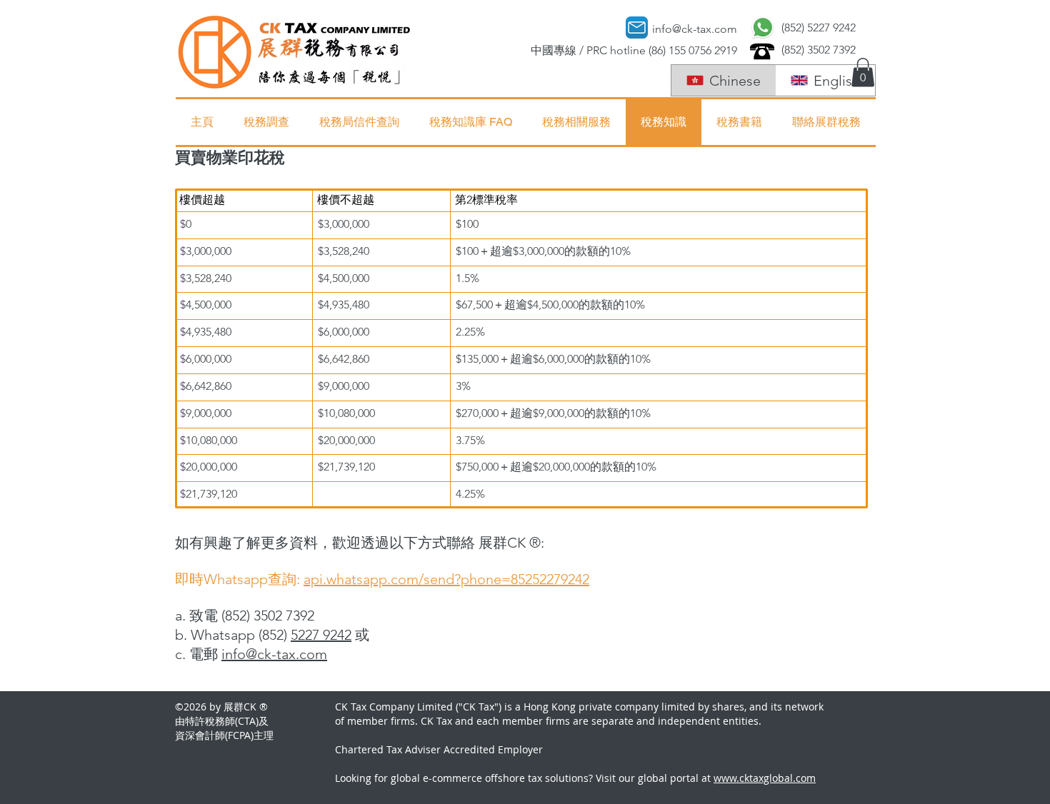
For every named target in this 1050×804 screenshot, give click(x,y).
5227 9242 (321, 634)
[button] (863, 72)
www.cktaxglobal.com (765, 778)
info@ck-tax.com (274, 654)
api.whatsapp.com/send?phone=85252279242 (446, 579)
